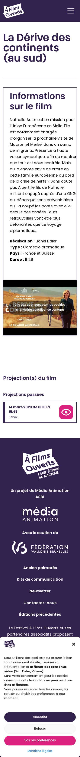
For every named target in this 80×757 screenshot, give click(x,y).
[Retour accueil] (14, 10)
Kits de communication (40, 579)
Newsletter (40, 591)
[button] (73, 644)
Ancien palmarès (40, 567)
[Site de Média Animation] (40, 513)
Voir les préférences (40, 740)
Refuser (40, 728)
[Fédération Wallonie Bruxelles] (40, 548)
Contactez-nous (40, 602)
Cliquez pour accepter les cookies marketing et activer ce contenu (40, 307)
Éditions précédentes (40, 614)
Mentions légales (40, 751)
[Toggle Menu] (71, 11)
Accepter (40, 717)
